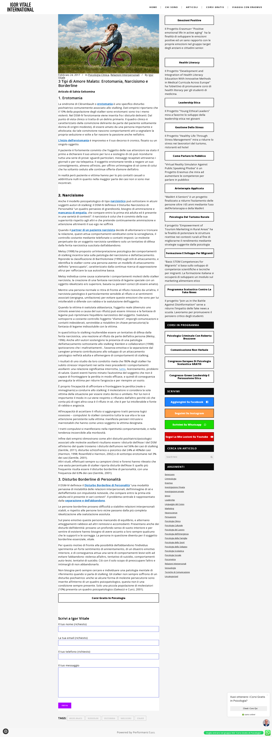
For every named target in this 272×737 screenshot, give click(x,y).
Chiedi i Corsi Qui (250, 708)
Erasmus (169, 483)
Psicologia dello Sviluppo (176, 546)
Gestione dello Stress (189, 127)
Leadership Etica (189, 102)
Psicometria (170, 559)
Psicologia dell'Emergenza (177, 534)
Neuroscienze (171, 512)
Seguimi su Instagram (189, 413)
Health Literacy (189, 62)
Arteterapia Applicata (189, 188)
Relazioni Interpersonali (125, 75)
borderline (93, 718)
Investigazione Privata (175, 487)
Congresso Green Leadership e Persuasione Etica (189, 377)
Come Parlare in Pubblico (189, 156)
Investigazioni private (174, 491)
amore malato (75, 718)
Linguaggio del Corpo (174, 504)
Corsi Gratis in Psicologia (108, 598)
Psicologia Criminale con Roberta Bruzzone (189, 337)
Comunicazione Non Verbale (189, 350)
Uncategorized (171, 576)
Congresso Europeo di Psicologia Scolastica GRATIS (189, 362)
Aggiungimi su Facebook (187, 402)
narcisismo (126, 718)
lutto (122, 369)
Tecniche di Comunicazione (177, 572)
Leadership (170, 500)
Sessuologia (170, 568)
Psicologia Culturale (174, 525)
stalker (140, 718)
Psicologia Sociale (173, 555)
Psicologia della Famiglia (176, 538)
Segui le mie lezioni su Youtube (187, 436)
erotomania (109, 718)
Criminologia (170, 478)
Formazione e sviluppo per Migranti (189, 253)
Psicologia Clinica (98, 75)
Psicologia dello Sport (175, 542)
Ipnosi (167, 495)
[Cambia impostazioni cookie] (5, 731)
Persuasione (170, 517)
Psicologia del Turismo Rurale (189, 217)
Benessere (170, 474)
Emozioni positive (189, 20)
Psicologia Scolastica (174, 551)
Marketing (169, 508)
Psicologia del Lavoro (174, 529)
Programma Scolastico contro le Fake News (189, 291)
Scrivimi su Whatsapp (187, 424)
